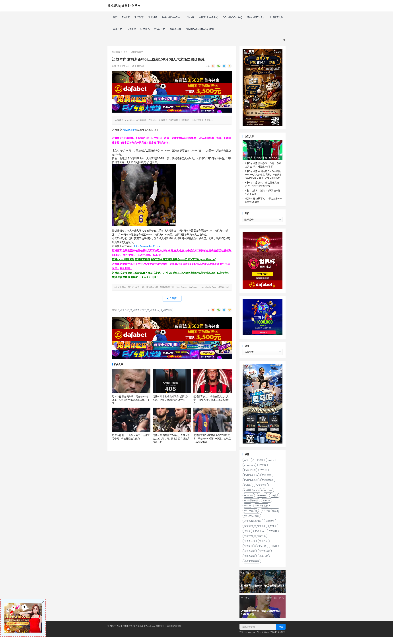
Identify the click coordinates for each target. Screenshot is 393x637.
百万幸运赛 (264, 551)
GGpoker (248, 495)
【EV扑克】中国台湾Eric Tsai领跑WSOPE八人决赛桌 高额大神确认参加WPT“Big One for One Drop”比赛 (263, 174)
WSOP (247, 505)
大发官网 (248, 536)
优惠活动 (270, 521)
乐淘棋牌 (131, 28)
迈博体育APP (139, 310)
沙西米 (274, 546)
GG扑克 (274, 495)
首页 (115, 17)
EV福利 (247, 485)
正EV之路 (261, 546)
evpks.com (249, 465)
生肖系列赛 (249, 551)
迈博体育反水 (137, 52)
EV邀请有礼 (261, 485)
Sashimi (266, 500)
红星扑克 (145, 28)
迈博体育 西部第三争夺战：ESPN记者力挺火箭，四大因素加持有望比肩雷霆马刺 (171, 438)
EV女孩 (262, 465)
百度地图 (168, 626)
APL (246, 460)
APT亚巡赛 (258, 460)
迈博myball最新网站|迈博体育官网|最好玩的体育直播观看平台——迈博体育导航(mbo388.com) (164, 259)
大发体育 (272, 531)
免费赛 (273, 526)
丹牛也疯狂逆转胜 (252, 521)
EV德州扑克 (250, 470)
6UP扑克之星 (276, 17)
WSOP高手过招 (251, 515)
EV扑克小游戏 (251, 480)
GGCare (268, 490)
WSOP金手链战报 (270, 510)
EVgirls (270, 460)
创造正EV (259, 531)
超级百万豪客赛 (251, 561)
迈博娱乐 (154, 310)
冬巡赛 (247, 531)
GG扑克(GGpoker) (232, 17)
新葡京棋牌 (175, 28)
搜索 (281, 627)
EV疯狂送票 (267, 480)
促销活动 (248, 526)
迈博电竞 (167, 310)
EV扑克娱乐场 (251, 475)
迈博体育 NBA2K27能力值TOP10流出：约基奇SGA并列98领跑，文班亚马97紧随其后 (212, 438)
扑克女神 (248, 546)
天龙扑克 (117, 28)
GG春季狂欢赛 (251, 500)
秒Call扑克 (159, 28)
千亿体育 (139, 17)
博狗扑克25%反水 (256, 17)
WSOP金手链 (250, 510)
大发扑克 (189, 17)
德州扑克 (263, 541)
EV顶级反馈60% (252, 490)
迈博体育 (124, 310)
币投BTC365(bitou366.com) (200, 28)
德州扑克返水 (123, 66)
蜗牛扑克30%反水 (171, 17)
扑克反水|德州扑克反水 (124, 6)
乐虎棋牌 (152, 17)
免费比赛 (261, 526)
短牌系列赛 (249, 556)
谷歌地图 (177, 626)
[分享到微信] (218, 66)
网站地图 (160, 626)
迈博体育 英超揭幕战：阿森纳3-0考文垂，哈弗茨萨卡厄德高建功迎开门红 (130, 399)
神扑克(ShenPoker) (208, 17)
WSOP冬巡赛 (261, 505)
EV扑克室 (266, 475)
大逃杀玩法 (249, 541)
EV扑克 (126, 17)
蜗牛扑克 (263, 556)
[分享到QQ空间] (230, 66)
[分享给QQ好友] (224, 66)
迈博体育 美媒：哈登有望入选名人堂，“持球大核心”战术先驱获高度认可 (211, 399)
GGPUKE (262, 495)
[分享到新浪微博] (213, 66)
